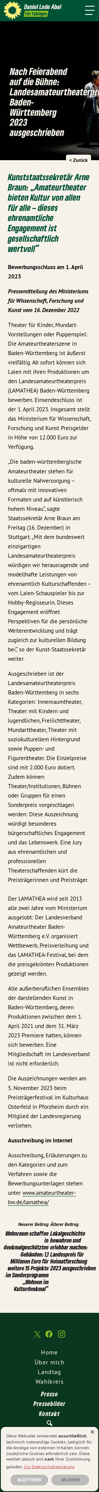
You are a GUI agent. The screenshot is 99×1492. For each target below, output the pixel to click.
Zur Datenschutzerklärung (49, 1466)
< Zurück (78, 160)
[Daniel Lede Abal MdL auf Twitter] (37, 1337)
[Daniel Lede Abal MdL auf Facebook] (49, 1337)
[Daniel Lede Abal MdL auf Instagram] (61, 1337)
